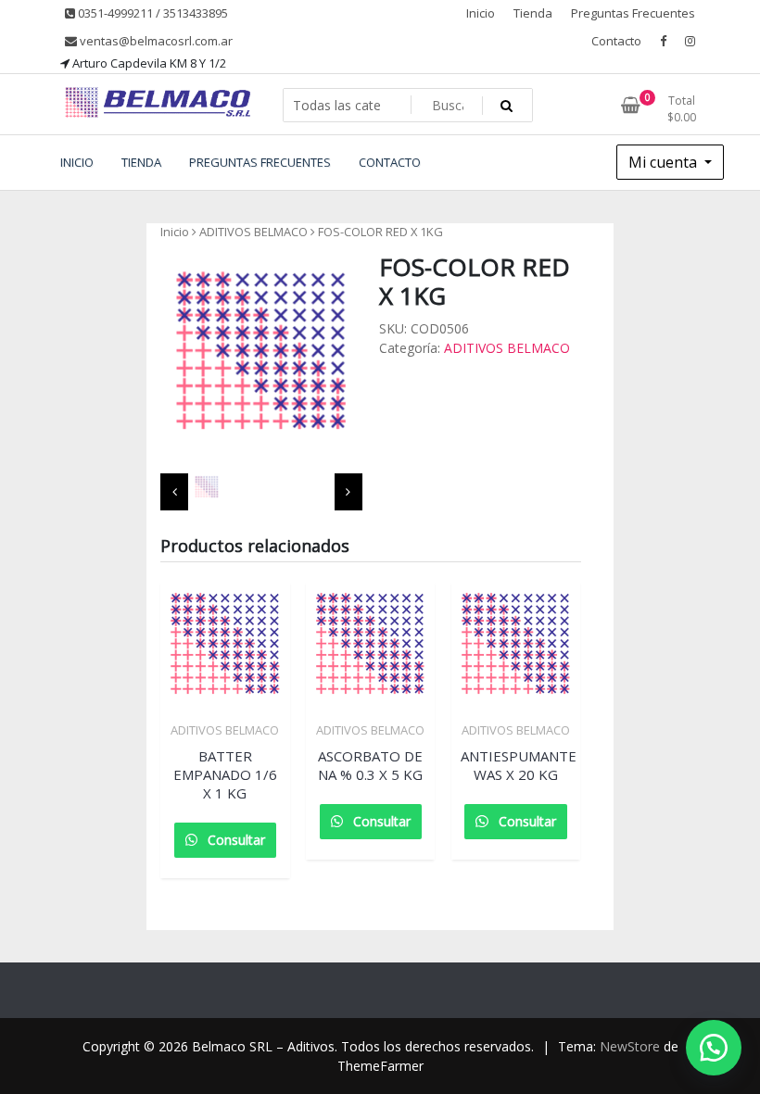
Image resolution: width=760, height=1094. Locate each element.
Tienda (532, 13)
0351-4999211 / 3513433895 (151, 13)
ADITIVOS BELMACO (253, 231)
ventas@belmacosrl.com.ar (155, 40)
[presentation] (174, 491)
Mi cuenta (664, 162)
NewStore (630, 1046)
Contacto (616, 40)
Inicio (480, 13)
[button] (713, 1047)
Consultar (234, 840)
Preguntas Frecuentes (633, 13)
